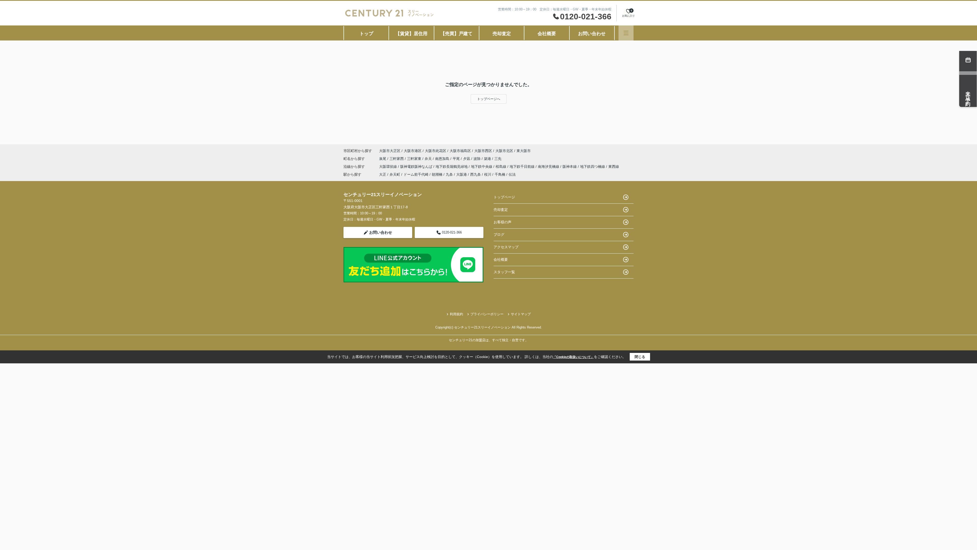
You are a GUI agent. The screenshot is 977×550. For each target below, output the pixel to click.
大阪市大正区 (389, 151)
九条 (449, 174)
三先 (497, 159)
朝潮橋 (437, 174)
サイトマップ (521, 314)
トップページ (504, 197)
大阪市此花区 (435, 151)
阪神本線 (570, 166)
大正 (382, 174)
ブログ (499, 234)
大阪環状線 (388, 166)
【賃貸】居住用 (411, 33)
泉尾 (383, 159)
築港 (488, 159)
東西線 (613, 166)
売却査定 (502, 33)
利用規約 (456, 314)
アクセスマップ (506, 247)
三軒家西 (397, 159)
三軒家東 (414, 159)
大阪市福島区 (460, 151)
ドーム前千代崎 (416, 174)
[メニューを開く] (626, 33)
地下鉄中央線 (482, 166)
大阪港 (461, 174)
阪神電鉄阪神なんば (416, 166)
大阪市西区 (483, 151)
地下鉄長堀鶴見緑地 (452, 166)
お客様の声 (502, 222)
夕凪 (467, 159)
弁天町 (395, 174)
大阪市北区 (504, 151)
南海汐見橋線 (549, 166)
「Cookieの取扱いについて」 (573, 357)
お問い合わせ (592, 33)
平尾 (457, 159)
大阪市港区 (413, 151)
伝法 (512, 174)
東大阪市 (523, 151)
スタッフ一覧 (504, 272)
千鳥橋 (500, 174)
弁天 (429, 159)
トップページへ (488, 99)
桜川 (487, 174)
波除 (477, 159)
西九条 (475, 174)
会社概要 (547, 33)
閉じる (640, 357)
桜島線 (501, 166)
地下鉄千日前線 (523, 166)
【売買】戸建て (456, 33)
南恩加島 (442, 159)
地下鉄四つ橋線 (593, 166)
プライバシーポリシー (487, 314)
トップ (366, 33)
